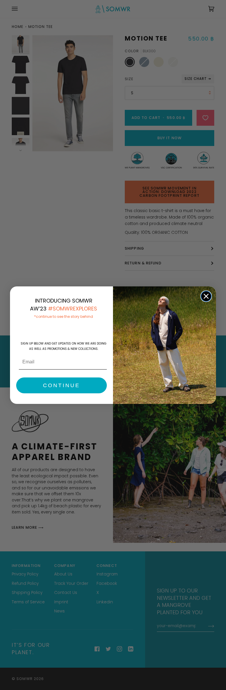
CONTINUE (61, 385)
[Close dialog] (206, 296)
